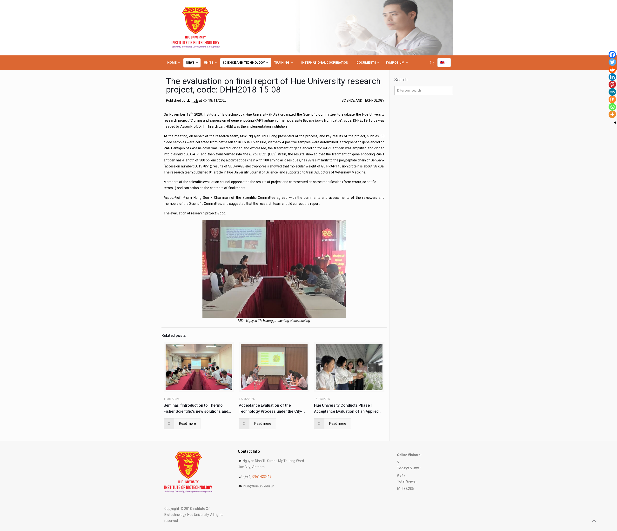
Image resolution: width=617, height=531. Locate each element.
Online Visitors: (409, 455)
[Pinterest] (612, 84)
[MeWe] (612, 92)
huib (195, 100)
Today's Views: (409, 468)
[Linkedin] (612, 77)
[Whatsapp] (612, 107)
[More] (612, 114)
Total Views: (407, 481)
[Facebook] (612, 54)
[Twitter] (612, 62)
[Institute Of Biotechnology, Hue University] (196, 27)
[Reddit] (612, 69)
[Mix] (612, 99)
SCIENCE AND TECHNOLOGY (363, 100)
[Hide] (615, 123)
